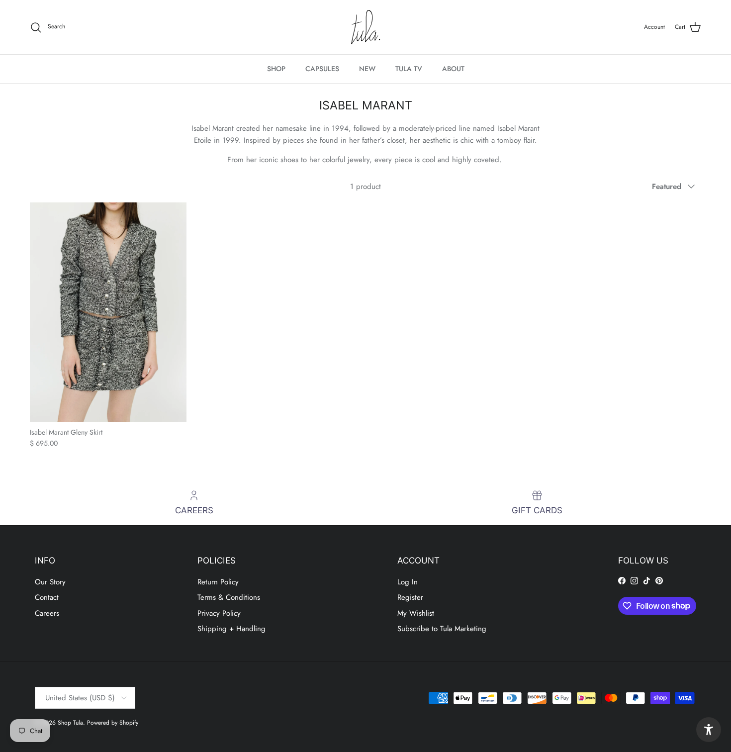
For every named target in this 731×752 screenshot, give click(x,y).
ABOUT (453, 69)
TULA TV (408, 69)
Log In (407, 581)
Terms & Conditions (228, 597)
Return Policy (218, 581)
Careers (47, 613)
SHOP (276, 69)
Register (410, 597)
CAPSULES (322, 69)
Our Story (50, 581)
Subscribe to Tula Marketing (441, 628)
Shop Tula (70, 722)
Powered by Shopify (112, 722)
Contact (47, 597)
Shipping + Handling (231, 628)
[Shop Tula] (365, 27)
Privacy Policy (219, 613)
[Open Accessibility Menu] (708, 729)
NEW (367, 69)
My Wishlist (415, 613)
